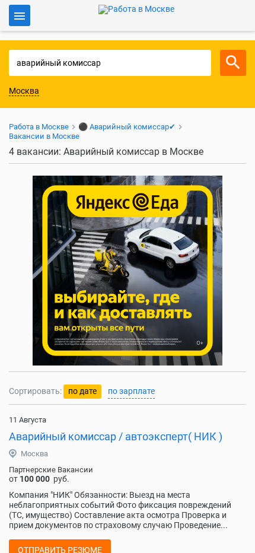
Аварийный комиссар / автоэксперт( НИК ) (115, 436)
